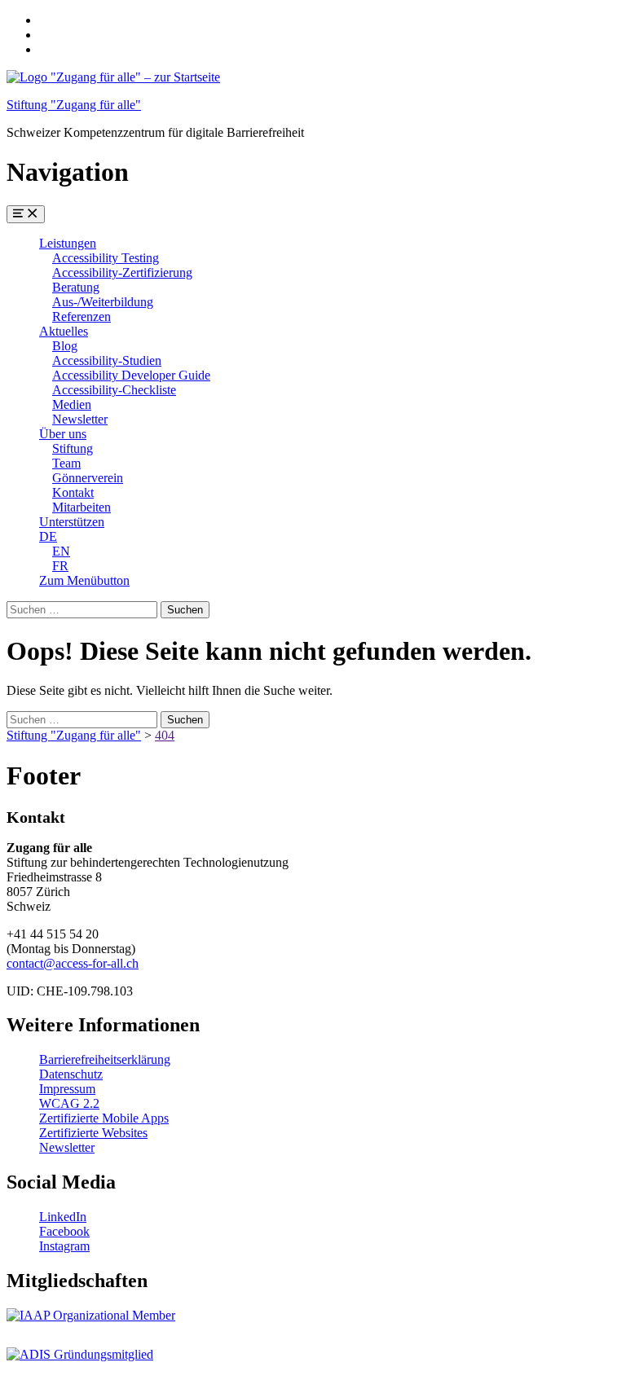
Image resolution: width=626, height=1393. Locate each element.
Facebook (64, 1231)
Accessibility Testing (105, 258)
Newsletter (80, 419)
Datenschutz (71, 1074)
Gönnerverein (87, 478)
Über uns (62, 434)
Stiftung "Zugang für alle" (74, 105)
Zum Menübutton (84, 580)
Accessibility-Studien (106, 360)
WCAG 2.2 (69, 1103)
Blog (64, 346)
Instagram (64, 1246)
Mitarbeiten (81, 507)
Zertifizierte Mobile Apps (104, 1118)
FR (60, 566)
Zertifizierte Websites (93, 1133)
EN (61, 551)
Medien (71, 404)
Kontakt (73, 492)
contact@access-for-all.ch (73, 963)
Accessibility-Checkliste (114, 390)
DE (48, 536)
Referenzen (81, 316)
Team (66, 463)
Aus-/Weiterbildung (102, 302)
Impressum (67, 1089)
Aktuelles (63, 331)
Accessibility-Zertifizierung (122, 272)
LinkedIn (62, 1217)
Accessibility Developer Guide (131, 375)
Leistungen (67, 243)
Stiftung (72, 448)
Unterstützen (71, 522)
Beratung (75, 287)
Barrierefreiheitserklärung (104, 1059)
